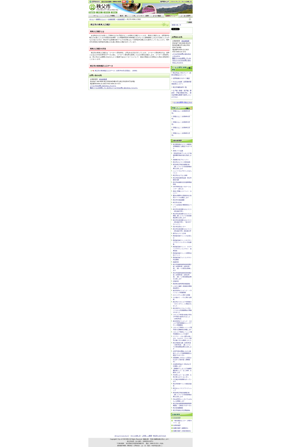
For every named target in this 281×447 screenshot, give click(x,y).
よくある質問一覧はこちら (183, 102)
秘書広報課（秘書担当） (181, 428)
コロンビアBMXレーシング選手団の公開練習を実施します (182, 328)
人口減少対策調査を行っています (182, 380)
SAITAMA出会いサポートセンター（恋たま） (182, 187)
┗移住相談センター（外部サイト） (182, 421)
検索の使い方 (176, 25)
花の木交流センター (179, 226)
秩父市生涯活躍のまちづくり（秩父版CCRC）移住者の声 (182, 230)
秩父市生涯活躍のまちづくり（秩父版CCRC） (182, 210)
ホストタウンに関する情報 (181, 295)
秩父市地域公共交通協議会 (181, 410)
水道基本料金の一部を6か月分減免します (182, 365)
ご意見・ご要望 (147, 436)
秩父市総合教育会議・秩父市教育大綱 (182, 179)
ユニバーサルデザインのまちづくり (182, 172)
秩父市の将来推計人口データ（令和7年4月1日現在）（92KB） (116, 71)
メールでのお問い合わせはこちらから (103, 86)
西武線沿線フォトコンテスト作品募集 (182, 258)
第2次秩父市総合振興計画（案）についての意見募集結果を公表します (182, 166)
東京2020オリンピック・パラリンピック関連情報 (182, 291)
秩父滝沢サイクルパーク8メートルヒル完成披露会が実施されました (182, 310)
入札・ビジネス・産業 (140, 16)
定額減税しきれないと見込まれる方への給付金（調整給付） (182, 359)
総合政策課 (121, 19)
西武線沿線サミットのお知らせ (182, 237)
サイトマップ (175, 1)
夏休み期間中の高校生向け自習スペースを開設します (182, 196)
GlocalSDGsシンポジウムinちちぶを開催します (182, 400)
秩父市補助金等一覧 (180, 87)
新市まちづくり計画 (179, 233)
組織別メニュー (171, 16)
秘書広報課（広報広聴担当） (182, 431)
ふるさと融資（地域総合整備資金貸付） (182, 287)
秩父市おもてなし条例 (180, 175)
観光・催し (124, 16)
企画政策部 (111, 19)
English (92, 12)
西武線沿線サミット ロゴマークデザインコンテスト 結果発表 (182, 248)
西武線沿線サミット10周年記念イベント (182, 254)
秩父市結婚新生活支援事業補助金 (182, 183)
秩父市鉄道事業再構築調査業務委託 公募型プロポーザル (182, 404)
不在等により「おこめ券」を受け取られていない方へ (182, 376)
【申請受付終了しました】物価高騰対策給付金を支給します (182, 155)
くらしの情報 (110, 16)
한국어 (106, 12)
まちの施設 (157, 16)
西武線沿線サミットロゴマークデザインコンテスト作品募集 (182, 242)
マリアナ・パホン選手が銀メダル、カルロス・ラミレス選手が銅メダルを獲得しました (182, 338)
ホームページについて (122, 436)
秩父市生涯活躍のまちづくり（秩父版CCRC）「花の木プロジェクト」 (182, 222)
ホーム (95, 16)
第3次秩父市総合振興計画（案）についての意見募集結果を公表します (182, 394)
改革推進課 (176, 425)
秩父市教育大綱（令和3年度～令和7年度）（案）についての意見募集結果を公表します (182, 346)
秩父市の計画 (177, 202)
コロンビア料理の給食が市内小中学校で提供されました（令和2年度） (182, 316)
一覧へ (189, 68)
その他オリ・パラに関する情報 (182, 298)
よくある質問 (185, 16)
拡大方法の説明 (107, 2)
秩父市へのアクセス (159, 436)
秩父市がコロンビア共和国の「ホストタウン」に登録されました (182, 304)
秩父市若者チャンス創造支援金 (182, 385)
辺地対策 (176, 281)
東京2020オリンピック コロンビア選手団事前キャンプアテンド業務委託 (182, 323)
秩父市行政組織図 (178, 200)
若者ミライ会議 (178, 151)
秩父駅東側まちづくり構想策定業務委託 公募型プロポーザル (182, 146)
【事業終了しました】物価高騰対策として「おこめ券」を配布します (182, 370)
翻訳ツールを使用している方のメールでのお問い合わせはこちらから (114, 88)
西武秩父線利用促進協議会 (181, 284)
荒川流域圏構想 (178, 408)
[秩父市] (103, 7)
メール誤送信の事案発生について (182, 206)
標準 (124, 2)
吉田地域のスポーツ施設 (181, 78)
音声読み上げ (164, 2)
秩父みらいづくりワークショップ (182, 389)
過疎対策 (176, 262)
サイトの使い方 (186, 2)
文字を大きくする (95, 2)
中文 (99, 12)
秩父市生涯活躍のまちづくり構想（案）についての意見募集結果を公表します (182, 216)
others (114, 12)
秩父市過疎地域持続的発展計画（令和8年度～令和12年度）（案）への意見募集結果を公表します (182, 276)
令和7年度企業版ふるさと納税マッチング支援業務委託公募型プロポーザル (182, 353)
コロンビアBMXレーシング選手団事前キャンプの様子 (182, 333)
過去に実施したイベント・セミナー (182, 192)
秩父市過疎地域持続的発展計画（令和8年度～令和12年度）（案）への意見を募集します (182, 267)
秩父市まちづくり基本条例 (181, 162)
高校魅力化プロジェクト (181, 159)
